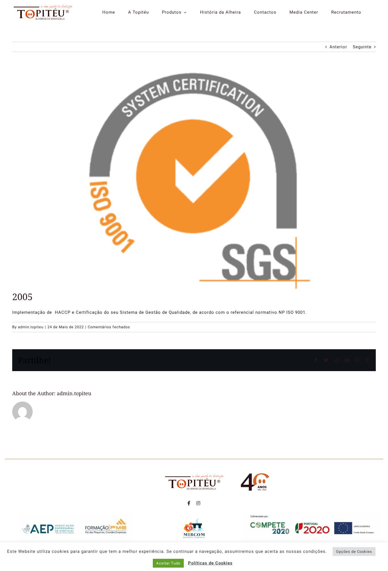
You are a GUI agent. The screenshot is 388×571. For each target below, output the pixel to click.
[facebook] (189, 503)
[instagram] (198, 503)
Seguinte (362, 47)
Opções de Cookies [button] (354, 551)
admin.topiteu (30, 327)
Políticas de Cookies (210, 563)
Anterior (338, 47)
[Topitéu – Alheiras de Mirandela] (42, 6)
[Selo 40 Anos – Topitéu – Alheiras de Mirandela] (255, 475)
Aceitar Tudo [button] (168, 563)
